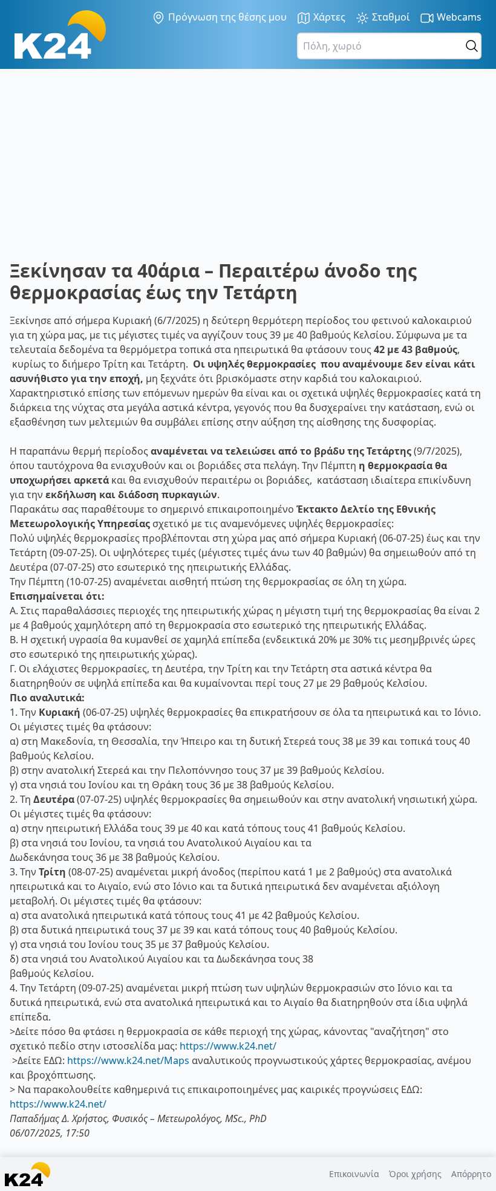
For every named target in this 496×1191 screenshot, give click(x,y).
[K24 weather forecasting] (60, 34)
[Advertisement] (248, 169)
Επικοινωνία (354, 1174)
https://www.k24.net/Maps (128, 1060)
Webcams (457, 17)
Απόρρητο (471, 1174)
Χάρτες (328, 17)
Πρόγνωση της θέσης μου (226, 17)
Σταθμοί (390, 17)
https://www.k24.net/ (228, 1046)
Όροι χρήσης (415, 1174)
